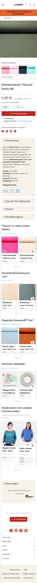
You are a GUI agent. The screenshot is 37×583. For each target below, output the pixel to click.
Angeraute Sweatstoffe (11, 324)
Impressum (28, 578)
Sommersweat (8, 233)
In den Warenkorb (20, 114)
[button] (34, 4)
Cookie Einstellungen (11, 574)
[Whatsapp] (15, 131)
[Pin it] (7, 131)
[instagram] (16, 530)
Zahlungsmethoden (12, 578)
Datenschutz (15, 570)
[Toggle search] (26, 4)
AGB (25, 570)
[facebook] (11, 530)
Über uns (6, 537)
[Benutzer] (30, 4)
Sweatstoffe (6, 18)
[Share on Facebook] (3, 131)
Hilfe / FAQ (6, 542)
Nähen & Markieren (9, 368)
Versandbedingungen (24, 121)
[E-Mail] (11, 131)
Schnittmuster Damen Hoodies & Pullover (15, 416)
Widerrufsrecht (29, 574)
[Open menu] (3, 4)
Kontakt (5, 558)
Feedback (6, 554)
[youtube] (26, 530)
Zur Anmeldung (20, 519)
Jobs (4, 546)
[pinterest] (21, 530)
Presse (5, 550)
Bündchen (6, 281)
